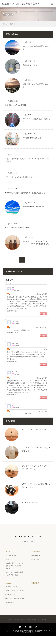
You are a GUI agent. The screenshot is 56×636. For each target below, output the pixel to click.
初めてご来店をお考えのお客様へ (17, 228)
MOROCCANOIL (11, 587)
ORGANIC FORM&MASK (14, 599)
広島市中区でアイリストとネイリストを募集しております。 (14, 565)
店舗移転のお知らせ (30, 65)
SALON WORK (10, 555)
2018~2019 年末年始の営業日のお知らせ (36, 120)
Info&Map (35, 552)
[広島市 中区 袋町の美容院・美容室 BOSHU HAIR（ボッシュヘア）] (28, 543)
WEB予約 (35, 583)
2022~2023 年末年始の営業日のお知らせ (36, 47)
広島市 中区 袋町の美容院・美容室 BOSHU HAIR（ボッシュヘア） (32, 631)
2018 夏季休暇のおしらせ (32, 138)
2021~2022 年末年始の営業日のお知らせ (36, 85)
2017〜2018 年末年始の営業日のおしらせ (20, 177)
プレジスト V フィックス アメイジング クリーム (36, 467)
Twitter (20, 626)
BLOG (8, 552)
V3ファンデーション (30, 502)
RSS (36, 626)
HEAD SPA (35, 559)
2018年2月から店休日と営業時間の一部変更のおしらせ (25, 193)
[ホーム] (3, 23)
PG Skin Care (9, 602)
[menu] (52, 4)
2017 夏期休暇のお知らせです (33, 207)
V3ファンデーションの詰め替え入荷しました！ (36, 486)
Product (8, 583)
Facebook (25, 626)
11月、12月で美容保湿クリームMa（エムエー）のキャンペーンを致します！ (28, 160)
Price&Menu (35, 555)
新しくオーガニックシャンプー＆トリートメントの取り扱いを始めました (36, 242)
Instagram (30, 626)
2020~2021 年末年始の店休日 (15, 105)
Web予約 (28, 413)
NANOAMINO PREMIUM (14, 591)
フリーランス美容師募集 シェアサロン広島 (15, 573)
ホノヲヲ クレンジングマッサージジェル (36, 449)
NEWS (7, 559)
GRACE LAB (10, 595)
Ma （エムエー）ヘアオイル (34, 429)
